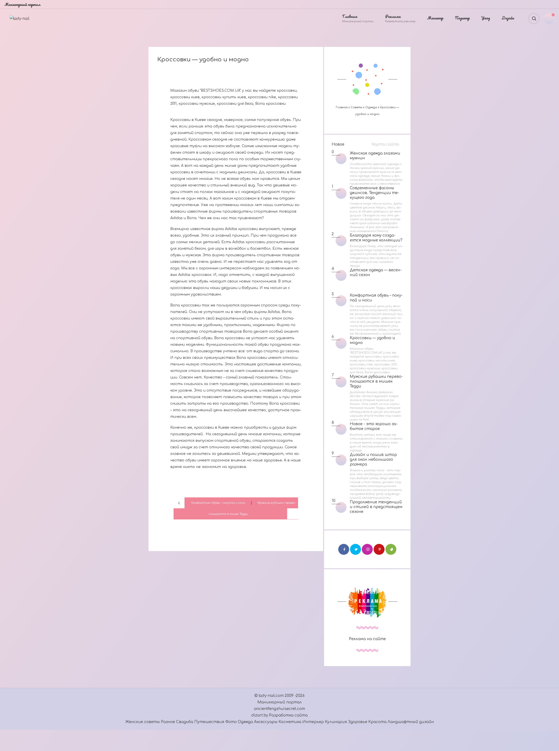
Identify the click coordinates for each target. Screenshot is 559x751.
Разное (168, 722)
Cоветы (356, 107)
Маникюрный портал (279, 702)
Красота (377, 722)
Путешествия (209, 722)
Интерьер (313, 722)
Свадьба (184, 722)
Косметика (290, 722)
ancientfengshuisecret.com (279, 709)
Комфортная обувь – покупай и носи (218, 502)
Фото (231, 722)
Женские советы (142, 722)
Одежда (371, 107)
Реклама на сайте (367, 639)
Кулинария (336, 722)
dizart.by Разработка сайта (279, 715)
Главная (342, 107)
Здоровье (357, 722)
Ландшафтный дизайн (411, 722)
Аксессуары (266, 722)
